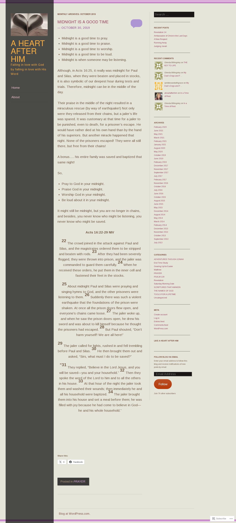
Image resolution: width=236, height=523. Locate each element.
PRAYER (79, 481)
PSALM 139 (159, 277)
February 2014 (160, 225)
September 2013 (161, 239)
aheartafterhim (170, 93)
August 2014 (159, 215)
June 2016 (158, 193)
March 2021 (159, 138)
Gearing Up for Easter (163, 266)
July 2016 (158, 190)
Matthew (157, 270)
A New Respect (160, 39)
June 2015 (158, 204)
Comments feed (161, 325)
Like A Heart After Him (166, 340)
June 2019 (158, 158)
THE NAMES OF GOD (164, 291)
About (15, 97)
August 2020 (159, 148)
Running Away (160, 43)
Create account (160, 314)
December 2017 (161, 166)
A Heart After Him (28, 50)
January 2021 (160, 144)
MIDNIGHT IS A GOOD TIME (83, 21)
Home (15, 87)
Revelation (158, 280)
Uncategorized (160, 298)
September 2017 (161, 172)
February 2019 (160, 162)
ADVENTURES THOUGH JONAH (169, 259)
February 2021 (160, 141)
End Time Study (161, 263)
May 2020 (158, 152)
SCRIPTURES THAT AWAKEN (167, 287)
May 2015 (158, 207)
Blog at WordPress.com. (74, 513)
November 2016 (161, 183)
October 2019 (160, 155)
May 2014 (158, 218)
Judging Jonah (160, 46)
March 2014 (159, 221)
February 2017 (160, 180)
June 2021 (158, 131)
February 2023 (160, 127)
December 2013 (161, 229)
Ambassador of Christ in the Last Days (170, 36)
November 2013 (161, 232)
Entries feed (159, 321)
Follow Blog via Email (166, 356)
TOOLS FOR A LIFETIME (165, 294)
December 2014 (161, 211)
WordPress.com (161, 328)
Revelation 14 (160, 32)
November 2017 (161, 169)
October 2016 (160, 186)
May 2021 (158, 134)
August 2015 (159, 201)
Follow (162, 384)
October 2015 (160, 197)
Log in (156, 318)
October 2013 (160, 235)
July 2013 (158, 242)
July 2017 (158, 176)
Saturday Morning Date (164, 284)
